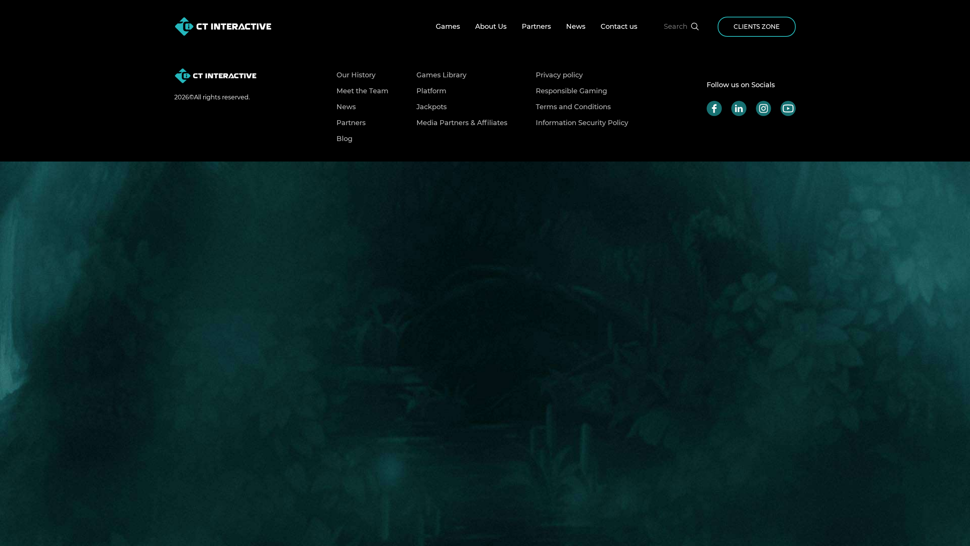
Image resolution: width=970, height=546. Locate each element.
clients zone (757, 26)
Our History (355, 75)
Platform (431, 91)
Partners (536, 26)
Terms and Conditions (573, 107)
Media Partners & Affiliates (461, 123)
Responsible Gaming (571, 91)
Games (448, 26)
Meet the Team (362, 91)
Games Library (441, 75)
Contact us (619, 26)
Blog (344, 139)
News (575, 26)
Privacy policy (559, 75)
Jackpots (431, 107)
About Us (491, 26)
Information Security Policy (582, 123)
